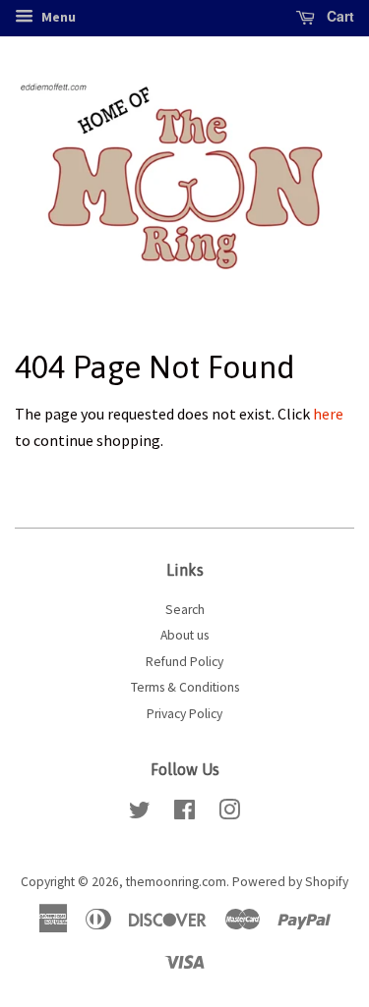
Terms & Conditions (185, 687)
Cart (338, 16)
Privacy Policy (184, 713)
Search (185, 609)
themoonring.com (176, 881)
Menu (57, 17)
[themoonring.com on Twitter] (140, 814)
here (328, 413)
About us (184, 635)
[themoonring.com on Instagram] (229, 814)
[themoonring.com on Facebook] (184, 814)
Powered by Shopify (290, 881)
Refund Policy (184, 661)
